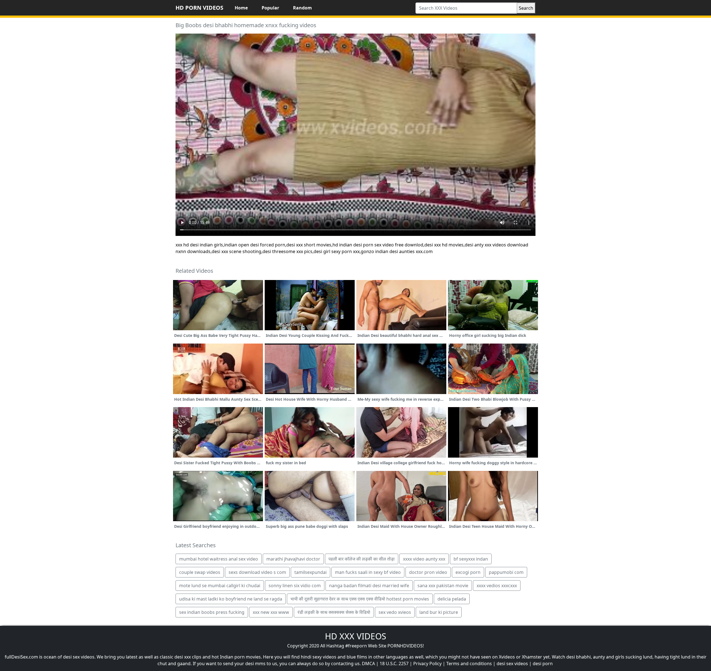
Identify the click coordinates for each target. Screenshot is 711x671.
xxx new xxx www (271, 612)
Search (526, 8)
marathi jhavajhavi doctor (293, 559)
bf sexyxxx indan (471, 559)
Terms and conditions (469, 663)
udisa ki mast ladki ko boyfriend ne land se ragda (230, 599)
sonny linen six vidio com (295, 585)
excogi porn (467, 572)
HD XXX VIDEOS (355, 636)
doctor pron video (428, 572)
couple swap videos (199, 572)
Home (241, 8)
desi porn (543, 663)
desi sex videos (512, 663)
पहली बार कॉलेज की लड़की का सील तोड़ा (362, 559)
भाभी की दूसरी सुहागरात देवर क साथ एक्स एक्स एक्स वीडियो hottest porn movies (360, 599)
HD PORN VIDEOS (199, 7)
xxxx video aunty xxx (424, 559)
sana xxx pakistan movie (442, 585)
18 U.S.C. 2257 (394, 663)
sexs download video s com (257, 572)
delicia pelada (451, 599)
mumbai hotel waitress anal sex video (218, 559)
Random (302, 8)
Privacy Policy (427, 663)
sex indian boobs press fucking (211, 612)
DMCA (368, 663)
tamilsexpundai (310, 572)
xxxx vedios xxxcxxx (497, 585)
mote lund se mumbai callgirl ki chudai (219, 585)
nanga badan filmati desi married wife (369, 585)
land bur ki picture (438, 612)
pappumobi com (506, 572)
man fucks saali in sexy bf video (368, 572)
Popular (270, 8)
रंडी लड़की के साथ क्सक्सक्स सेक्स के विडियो (333, 612)
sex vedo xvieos (395, 612)
